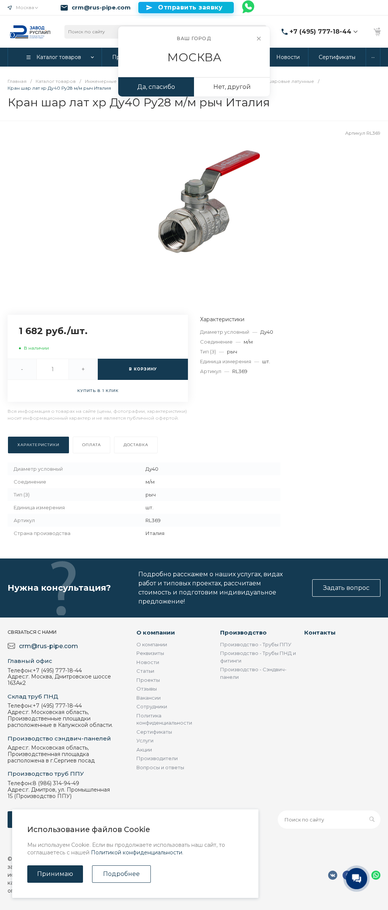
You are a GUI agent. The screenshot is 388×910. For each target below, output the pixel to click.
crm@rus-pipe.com (101, 7)
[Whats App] (248, 7)
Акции (144, 750)
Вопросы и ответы (160, 767)
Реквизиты (150, 653)
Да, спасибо (156, 86)
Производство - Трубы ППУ (255, 644)
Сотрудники (151, 706)
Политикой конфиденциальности (136, 852)
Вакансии (148, 698)
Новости (147, 662)
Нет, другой (232, 86)
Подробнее (121, 873)
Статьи (145, 671)
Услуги (144, 740)
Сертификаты (154, 732)
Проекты (148, 680)
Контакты (320, 632)
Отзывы (146, 689)
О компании (155, 632)
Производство (243, 632)
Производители (157, 758)
